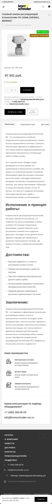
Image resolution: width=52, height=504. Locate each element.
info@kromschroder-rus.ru (42, 2)
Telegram (47, 436)
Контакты (10, 452)
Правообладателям (16, 456)
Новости (9, 443)
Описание (9, 124)
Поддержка (11, 460)
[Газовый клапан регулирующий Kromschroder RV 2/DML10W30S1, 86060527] (18, 45)
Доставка (10, 448)
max (41, 436)
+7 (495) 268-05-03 (7, 2)
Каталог (9, 435)
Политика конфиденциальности (22, 481)
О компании (11, 439)
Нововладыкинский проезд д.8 (32, 99)
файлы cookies (19, 498)
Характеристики (27, 124)
